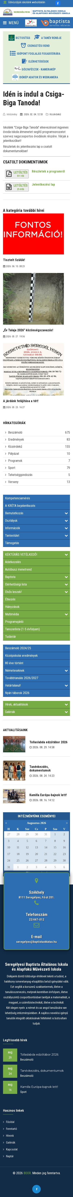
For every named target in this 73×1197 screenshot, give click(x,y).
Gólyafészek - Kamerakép (39, 69)
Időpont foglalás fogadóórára (38, 53)
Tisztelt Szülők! (14, 260)
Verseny (13, 482)
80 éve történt (14, 663)
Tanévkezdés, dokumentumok (40, 768)
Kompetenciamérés (17, 498)
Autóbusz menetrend (18, 569)
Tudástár (10, 637)
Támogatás (12, 543)
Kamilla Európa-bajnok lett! (48, 795)
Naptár (10, 1156)
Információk (12, 528)
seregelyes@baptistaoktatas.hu (36, 942)
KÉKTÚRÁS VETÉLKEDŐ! (21, 554)
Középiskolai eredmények (21, 656)
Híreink (10, 1135)
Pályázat (13, 454)
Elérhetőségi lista (16, 584)
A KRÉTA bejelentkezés (20, 506)
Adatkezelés (13, 562)
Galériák (10, 712)
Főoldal (10, 1122)
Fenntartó (11, 1128)
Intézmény (12, 114)
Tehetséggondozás (20, 475)
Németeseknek (14, 670)
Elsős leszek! (13, 592)
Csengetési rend (38, 45)
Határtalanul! (13, 685)
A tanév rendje (51, 38)
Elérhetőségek (38, 61)
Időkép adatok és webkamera (38, 77)
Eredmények (16, 439)
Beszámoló (15, 432)
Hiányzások (12, 607)
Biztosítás (23, 38)
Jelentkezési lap (43, 184)
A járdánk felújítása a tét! (20, 401)
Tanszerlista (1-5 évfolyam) (22, 629)
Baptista (10, 577)
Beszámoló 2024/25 (18, 648)
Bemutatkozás (14, 513)
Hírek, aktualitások (16, 704)
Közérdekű (15, 446)
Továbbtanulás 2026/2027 (21, 678)
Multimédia (12, 614)
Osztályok (11, 521)
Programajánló (14, 622)
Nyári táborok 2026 (17, 693)
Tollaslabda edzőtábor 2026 (48, 742)
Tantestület (12, 535)
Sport (11, 468)
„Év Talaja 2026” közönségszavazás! (28, 330)
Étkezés (10, 599)
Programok (15, 461)
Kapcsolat (12, 1149)
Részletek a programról (48, 171)
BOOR (27, 1173)
